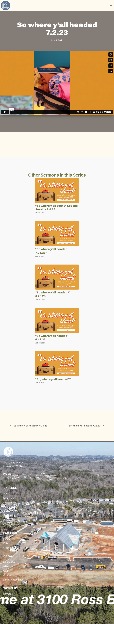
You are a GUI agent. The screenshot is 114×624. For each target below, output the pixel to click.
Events (6, 515)
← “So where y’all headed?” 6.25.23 (28, 425)
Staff (5, 511)
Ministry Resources (13, 579)
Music (6, 602)
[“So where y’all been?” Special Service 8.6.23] (57, 190)
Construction (10, 524)
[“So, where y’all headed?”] (57, 363)
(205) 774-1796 (11, 477)
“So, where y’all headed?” (53, 379)
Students (8, 547)
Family (6, 538)
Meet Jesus (9, 561)
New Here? (9, 498)
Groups (7, 575)
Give (5, 570)
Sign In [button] (63, 616)
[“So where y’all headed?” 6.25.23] (57, 277)
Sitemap (54, 616)
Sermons (8, 593)
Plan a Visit (9, 506)
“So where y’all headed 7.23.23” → (86, 425)
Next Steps (9, 502)
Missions (7, 566)
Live (5, 598)
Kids (5, 543)
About (6, 493)
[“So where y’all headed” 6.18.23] (57, 320)
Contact (7, 520)
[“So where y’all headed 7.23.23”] (57, 233)
